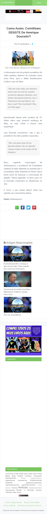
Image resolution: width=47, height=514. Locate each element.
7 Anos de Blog (9, 505)
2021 (30, 473)
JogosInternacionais (28, 485)
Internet (8, 483)
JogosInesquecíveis (12, 485)
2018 (16, 473)
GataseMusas (10, 480)
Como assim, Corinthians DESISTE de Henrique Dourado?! (24, 32)
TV (25, 490)
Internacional (36, 480)
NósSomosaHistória (35, 488)
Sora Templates (15, 510)
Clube (20, 476)
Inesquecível (22, 480)
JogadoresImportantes (34, 483)
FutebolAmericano (36, 478)
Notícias (23, 487)
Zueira (18, 492)
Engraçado (38, 476)
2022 (35, 473)
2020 (25, 473)
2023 (39, 473)
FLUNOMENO (7, 2)
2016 (7, 474)
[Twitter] (28, 209)
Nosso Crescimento (32, 502)
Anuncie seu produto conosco (29, 505)
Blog (13, 476)
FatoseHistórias (10, 478)
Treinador (8, 492)
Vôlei (14, 492)
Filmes (23, 478)
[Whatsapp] (17, 209)
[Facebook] (23, 209)
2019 (21, 473)
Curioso (28, 476)
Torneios (39, 490)
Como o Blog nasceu (13, 502)
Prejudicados (10, 490)
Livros (40, 485)
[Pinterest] (34, 209)
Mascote (7, 488)
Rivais (19, 490)
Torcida (30, 490)
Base (7, 476)
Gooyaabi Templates (37, 510)
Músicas (14, 488)
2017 (11, 473)
